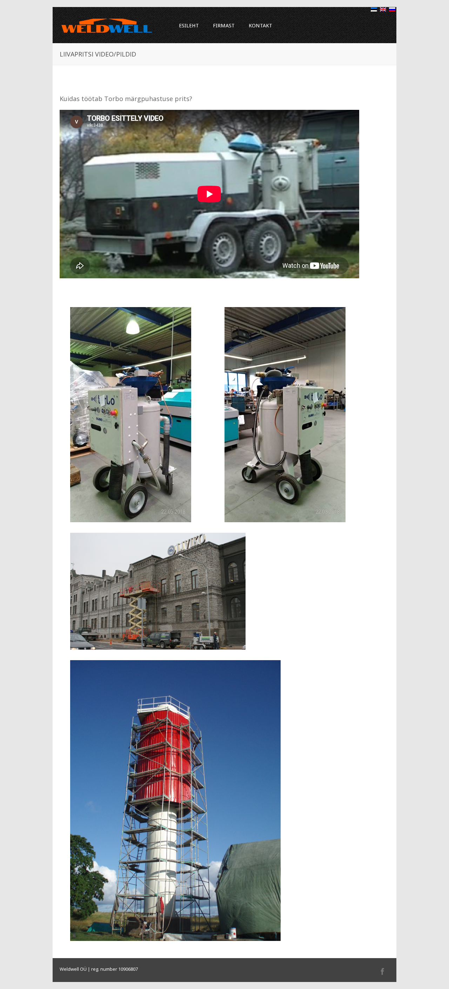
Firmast (224, 25)
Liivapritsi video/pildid (108, 83)
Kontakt (260, 25)
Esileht (189, 25)
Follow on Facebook (382, 971)
